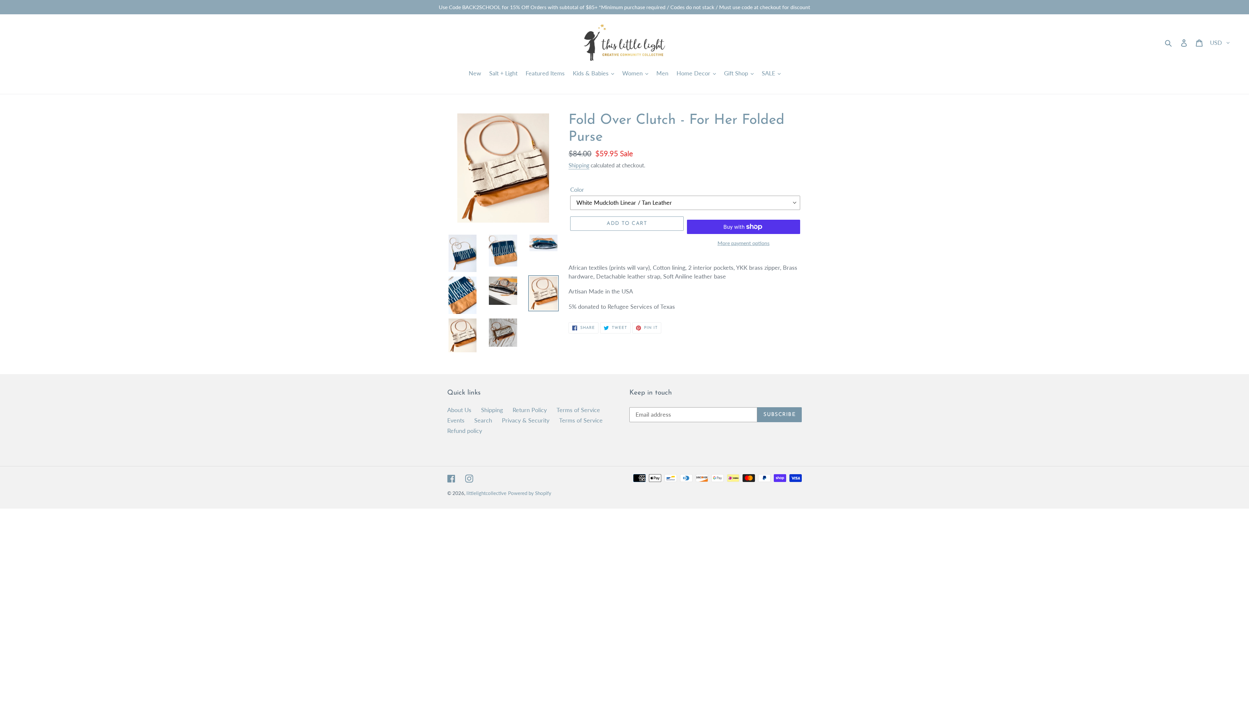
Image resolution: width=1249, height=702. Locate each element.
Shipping (579, 165)
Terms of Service (578, 409)
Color (577, 189)
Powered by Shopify (529, 493)
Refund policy (464, 430)
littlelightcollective (486, 493)
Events (455, 420)
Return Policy (530, 409)
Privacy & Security (525, 420)
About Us (459, 409)
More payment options (744, 243)
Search (483, 420)
